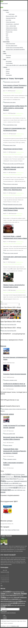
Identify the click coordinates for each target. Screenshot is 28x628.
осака (22, 487)
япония (3, 492)
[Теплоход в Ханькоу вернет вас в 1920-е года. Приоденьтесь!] (10, 184)
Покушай (8, 69)
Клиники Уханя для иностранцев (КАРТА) (14, 47)
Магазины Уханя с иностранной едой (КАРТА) (15, 49)
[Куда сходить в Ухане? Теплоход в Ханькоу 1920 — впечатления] (11, 81)
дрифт (25, 485)
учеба (18, 490)
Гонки (6, 476)
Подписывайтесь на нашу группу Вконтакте (8, 612)
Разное (7, 39)
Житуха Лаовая (6, 41)
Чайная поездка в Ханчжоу (11, 27)
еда (3, 487)
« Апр (1, 585)
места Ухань (8, 20)
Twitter (4, 615)
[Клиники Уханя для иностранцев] (6, 370)
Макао (7, 37)
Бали (7, 33)
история (10, 487)
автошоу (20, 483)
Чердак (4, 53)
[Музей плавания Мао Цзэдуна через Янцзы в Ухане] (12, 204)
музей (19, 487)
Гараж (4, 59)
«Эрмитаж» (8, 57)
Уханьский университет (20, 481)
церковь (23, 490)
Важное (3, 346)
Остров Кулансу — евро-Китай (12, 24)
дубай (2, 487)
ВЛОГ (4, 51)
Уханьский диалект (9, 481)
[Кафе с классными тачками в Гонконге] (9, 459)
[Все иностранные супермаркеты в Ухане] (6, 353)
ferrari (2, 474)
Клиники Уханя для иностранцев (14, 374)
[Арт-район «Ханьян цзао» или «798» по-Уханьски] (13, 163)
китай (15, 487)
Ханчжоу (2, 483)
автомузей (10, 483)
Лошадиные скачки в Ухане (12, 149)
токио (15, 490)
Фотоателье (8, 55)
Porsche (13, 474)
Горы (9, 476)
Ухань (10, 92)
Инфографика (9, 75)
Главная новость (19, 90)
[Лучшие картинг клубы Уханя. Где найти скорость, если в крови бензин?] (9, 102)
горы (12, 529)
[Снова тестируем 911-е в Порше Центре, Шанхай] (6, 422)
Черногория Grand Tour (10, 18)
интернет (6, 487)
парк (24, 487)
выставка (16, 485)
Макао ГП (15, 478)
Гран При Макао (9, 63)
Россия (19, 595)
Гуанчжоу (12, 476)
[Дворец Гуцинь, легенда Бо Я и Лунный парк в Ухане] (8, 281)
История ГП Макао (5, 478)
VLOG (16, 474)
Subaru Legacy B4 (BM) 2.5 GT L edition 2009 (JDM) (16, 65)
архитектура (4, 485)
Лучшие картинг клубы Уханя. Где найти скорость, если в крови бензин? (15, 108)
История (7, 73)
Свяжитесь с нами (15, 626)
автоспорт (15, 483)
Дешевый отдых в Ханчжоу (11, 29)
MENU (2, 1)
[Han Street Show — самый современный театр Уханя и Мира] (8, 232)
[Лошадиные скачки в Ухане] (9, 145)
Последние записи (7, 414)
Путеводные (5, 10)
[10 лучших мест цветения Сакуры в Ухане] (10, 253)
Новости (7, 71)
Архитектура (19, 213)
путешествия (6, 490)
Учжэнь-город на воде (10, 22)
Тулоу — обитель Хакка (11, 25)
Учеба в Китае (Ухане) (10, 43)
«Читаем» (5, 67)
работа (12, 490)
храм (21, 490)
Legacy (8, 474)
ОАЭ (7, 35)
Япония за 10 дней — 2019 (11, 16)
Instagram (5, 618)
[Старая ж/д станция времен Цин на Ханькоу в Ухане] (10, 124)
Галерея (23, 474)
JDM (4, 474)
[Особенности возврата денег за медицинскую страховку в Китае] (10, 380)
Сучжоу (17, 529)
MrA (13, 115)
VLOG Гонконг (11, 14)
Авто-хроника (8, 61)
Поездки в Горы (9, 31)
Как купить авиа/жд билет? (11, 45)
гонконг (20, 485)
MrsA (13, 92)
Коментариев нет (18, 92)
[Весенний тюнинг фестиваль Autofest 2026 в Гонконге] (9, 433)
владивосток (10, 485)
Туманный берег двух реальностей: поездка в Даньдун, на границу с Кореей (14, 451)
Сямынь (9, 529)
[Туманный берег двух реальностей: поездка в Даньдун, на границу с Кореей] (7, 445)
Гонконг (7, 12)
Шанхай (6, 483)
